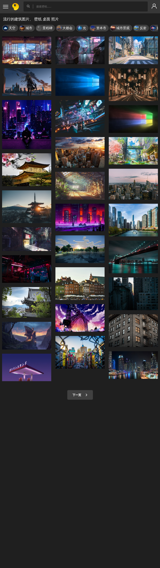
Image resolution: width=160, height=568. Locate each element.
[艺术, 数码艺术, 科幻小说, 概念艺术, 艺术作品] (80, 217)
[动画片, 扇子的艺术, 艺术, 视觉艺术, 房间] (26, 50)
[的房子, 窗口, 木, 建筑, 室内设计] (80, 186)
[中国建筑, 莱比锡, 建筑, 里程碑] (26, 302)
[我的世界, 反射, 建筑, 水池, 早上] (80, 249)
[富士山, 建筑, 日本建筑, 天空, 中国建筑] (26, 206)
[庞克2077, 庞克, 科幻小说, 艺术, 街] (26, 239)
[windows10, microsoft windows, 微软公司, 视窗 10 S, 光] (133, 119)
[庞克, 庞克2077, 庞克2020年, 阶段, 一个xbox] (26, 269)
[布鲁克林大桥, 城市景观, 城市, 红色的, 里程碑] (133, 257)
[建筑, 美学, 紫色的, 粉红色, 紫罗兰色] (26, 367)
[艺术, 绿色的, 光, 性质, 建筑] (133, 151)
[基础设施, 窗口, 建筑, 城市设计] (133, 50)
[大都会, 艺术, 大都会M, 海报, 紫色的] (26, 124)
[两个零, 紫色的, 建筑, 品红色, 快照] (80, 50)
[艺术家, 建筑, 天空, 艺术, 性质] (80, 318)
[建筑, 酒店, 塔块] (133, 220)
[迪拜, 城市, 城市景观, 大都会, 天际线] (133, 365)
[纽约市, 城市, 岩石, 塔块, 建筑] (133, 184)
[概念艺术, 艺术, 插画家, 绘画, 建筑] (26, 336)
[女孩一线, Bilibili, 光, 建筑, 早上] (26, 82)
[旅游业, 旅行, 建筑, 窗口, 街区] (80, 283)
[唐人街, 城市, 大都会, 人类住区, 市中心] (80, 352)
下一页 (77, 395)
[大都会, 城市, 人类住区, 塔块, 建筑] (133, 293)
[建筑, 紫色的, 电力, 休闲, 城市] (80, 116)
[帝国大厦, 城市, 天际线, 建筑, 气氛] (80, 152)
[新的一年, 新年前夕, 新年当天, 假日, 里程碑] (133, 84)
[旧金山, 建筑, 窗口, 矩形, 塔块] (133, 330)
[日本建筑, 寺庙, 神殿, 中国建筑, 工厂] (26, 169)
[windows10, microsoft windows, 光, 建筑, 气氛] (80, 82)
